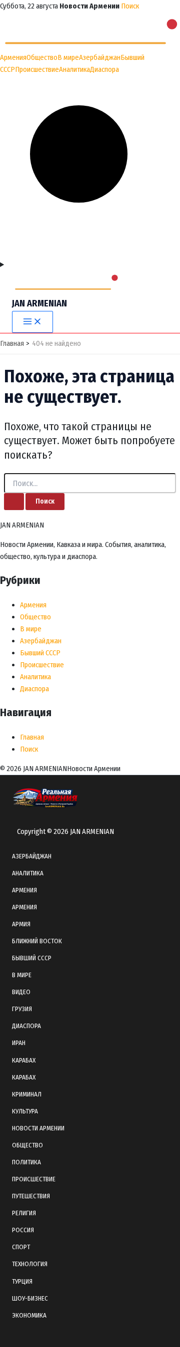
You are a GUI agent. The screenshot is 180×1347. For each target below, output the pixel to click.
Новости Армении (38, 1128)
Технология (30, 1264)
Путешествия (31, 1196)
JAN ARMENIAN (39, 303)
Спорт (21, 1247)
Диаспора (104, 69)
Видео (21, 992)
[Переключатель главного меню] (32, 322)
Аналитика (74, 69)
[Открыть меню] (90, 264)
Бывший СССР (40, 652)
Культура (25, 1111)
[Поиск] (90, 252)
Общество (42, 57)
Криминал (27, 1094)
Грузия (22, 1009)
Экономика (29, 1315)
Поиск (130, 5)
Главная (32, 737)
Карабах (24, 1060)
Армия (21, 924)
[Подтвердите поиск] (14, 501)
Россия (23, 1230)
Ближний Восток (37, 941)
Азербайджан (99, 57)
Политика (26, 1162)
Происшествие (37, 69)
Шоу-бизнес (30, 1298)
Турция (22, 1281)
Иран (19, 1043)
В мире (68, 57)
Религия (24, 1213)
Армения (13, 57)
